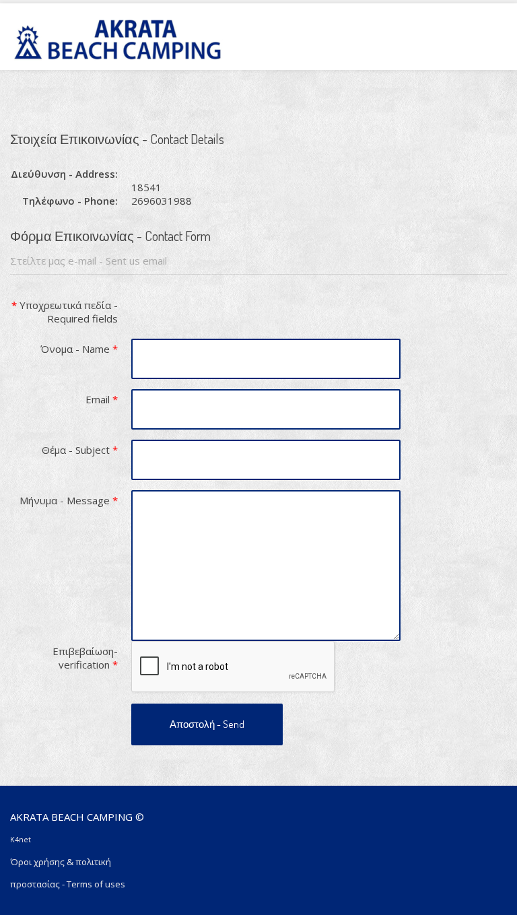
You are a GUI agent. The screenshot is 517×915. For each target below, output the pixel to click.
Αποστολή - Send (207, 724)
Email (101, 399)
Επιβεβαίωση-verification (85, 657)
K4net (20, 839)
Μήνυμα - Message (69, 500)
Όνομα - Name (79, 348)
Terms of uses (96, 884)
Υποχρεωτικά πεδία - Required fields (64, 311)
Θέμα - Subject (80, 449)
